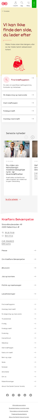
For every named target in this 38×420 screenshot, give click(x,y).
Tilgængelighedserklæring (19, 414)
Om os (4, 376)
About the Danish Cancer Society (13, 386)
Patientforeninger (8, 381)
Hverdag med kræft (9, 309)
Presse (4, 250)
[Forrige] (26, 137)
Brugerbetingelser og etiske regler (19, 408)
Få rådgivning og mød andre (12, 314)
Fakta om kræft (7, 352)
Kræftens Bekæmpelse (18, 219)
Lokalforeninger (8, 294)
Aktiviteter (5, 372)
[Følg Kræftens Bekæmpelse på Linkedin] (25, 395)
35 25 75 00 (9, 233)
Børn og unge (6, 357)
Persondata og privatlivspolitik (19, 411)
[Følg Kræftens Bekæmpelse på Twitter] (19, 395)
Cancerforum (6, 338)
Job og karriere (8, 276)
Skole (3, 362)
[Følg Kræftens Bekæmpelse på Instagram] (13, 395)
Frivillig (4, 323)
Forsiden (7, 11)
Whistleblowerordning (19, 405)
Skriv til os (9, 236)
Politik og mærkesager (11, 285)
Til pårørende (6, 319)
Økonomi (6, 268)
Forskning (5, 333)
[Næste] (32, 137)
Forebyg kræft (7, 328)
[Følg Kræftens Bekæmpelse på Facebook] (7, 395)
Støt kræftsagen (7, 348)
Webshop (5, 343)
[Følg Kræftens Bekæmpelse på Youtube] (30, 395)
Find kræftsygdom (8, 304)
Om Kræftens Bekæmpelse (13, 259)
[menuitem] (15, 3)
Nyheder (5, 367)
